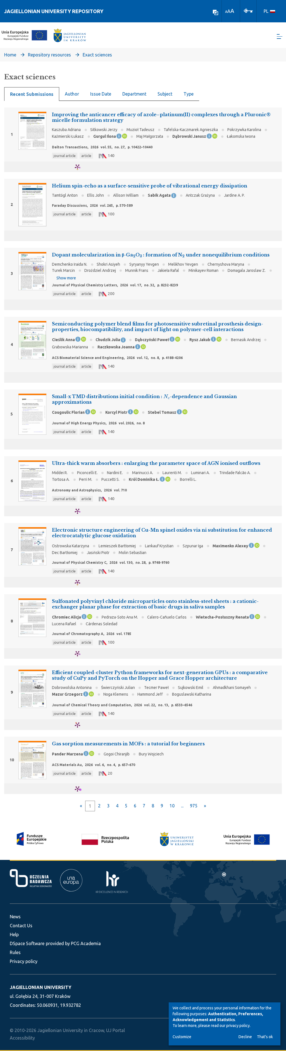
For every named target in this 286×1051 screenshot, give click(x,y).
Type (188, 93)
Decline (245, 1037)
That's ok (265, 1037)
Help (14, 934)
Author (72, 93)
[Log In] (248, 10)
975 (193, 805)
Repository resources (49, 54)
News (15, 916)
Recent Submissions (31, 94)
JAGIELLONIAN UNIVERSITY (40, 987)
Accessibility (22, 1037)
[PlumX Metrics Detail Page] (81, 167)
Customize (182, 1037)
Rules (15, 952)
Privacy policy (23, 961)
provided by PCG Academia (73, 943)
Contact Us (21, 925)
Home (10, 54)
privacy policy (238, 1025)
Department (134, 93)
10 (172, 805)
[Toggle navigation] (279, 36)
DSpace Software (27, 943)
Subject (165, 93)
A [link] (226, 11)
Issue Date (100, 93)
